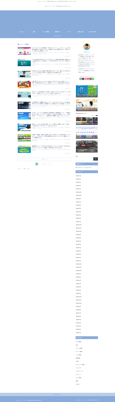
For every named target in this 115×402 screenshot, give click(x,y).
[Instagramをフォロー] (85, 79)
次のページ (44, 159)
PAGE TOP (58, 394)
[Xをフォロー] (83, 79)
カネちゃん (87, 52)
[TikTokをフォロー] (90, 79)
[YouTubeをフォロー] (88, 79)
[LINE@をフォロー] (93, 79)
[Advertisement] (57, 19)
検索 (77, 156)
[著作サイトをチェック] (80, 79)
